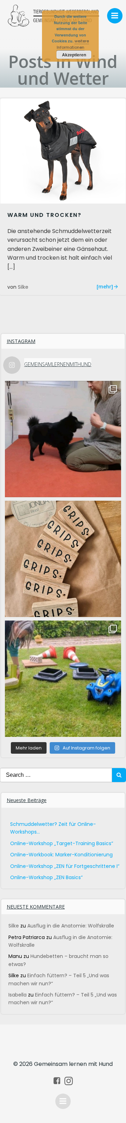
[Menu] (114, 15)
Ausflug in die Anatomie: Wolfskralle (70, 925)
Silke (23, 286)
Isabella (17, 994)
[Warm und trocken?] (63, 150)
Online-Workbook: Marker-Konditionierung (61, 854)
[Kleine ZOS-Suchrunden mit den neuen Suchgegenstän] (63, 679)
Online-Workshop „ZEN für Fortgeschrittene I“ (64, 866)
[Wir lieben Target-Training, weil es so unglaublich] (63, 439)
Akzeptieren (74, 55)
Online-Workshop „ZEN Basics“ (46, 877)
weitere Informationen (73, 44)
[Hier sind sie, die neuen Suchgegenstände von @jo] (63, 559)
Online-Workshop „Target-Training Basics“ (61, 843)
